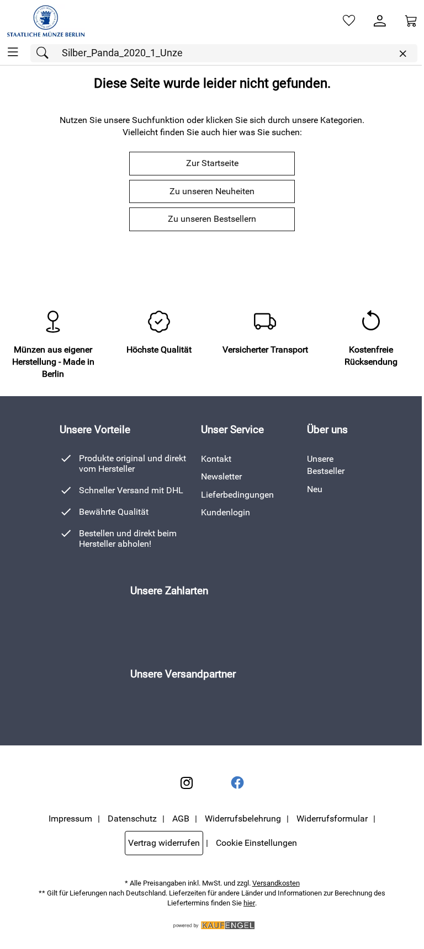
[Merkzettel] (349, 21)
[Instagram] (187, 783)
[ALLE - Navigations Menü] (13, 52)
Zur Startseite (212, 163)
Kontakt (216, 459)
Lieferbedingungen (237, 494)
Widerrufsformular (332, 818)
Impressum (70, 818)
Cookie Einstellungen (256, 843)
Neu (314, 489)
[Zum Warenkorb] (410, 21)
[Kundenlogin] (379, 21)
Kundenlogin (225, 512)
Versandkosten (276, 883)
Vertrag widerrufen (164, 843)
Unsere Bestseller (325, 465)
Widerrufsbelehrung (243, 818)
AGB (180, 818)
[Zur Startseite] (46, 21)
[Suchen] (45, 53)
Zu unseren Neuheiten (212, 191)
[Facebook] (237, 783)
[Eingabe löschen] (402, 54)
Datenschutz (132, 818)
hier (249, 903)
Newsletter (221, 476)
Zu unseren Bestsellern (212, 219)
